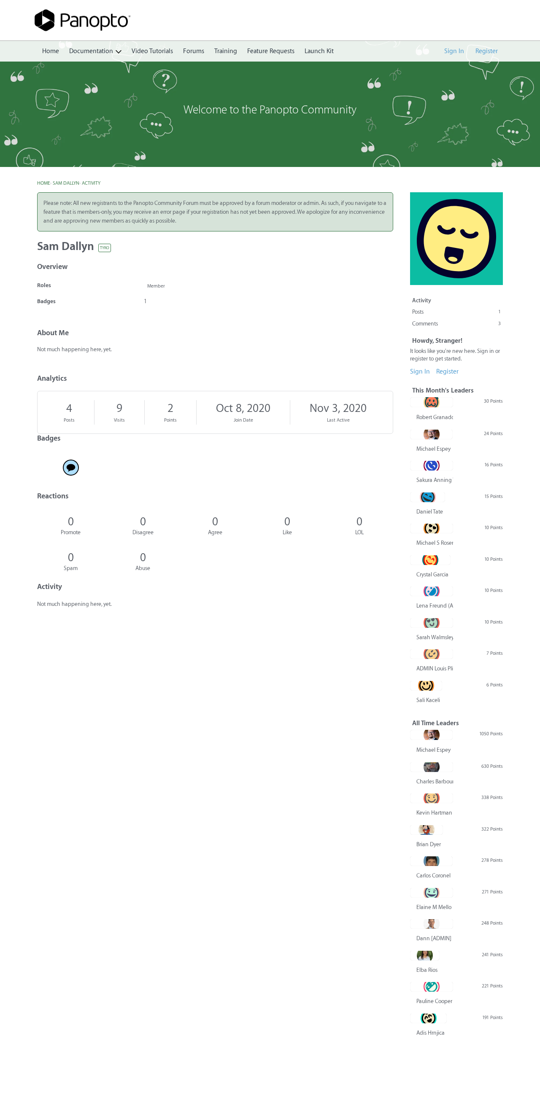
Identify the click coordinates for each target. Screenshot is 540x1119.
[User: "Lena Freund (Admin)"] (431, 591)
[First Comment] (70, 467)
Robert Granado (434, 417)
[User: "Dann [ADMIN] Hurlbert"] (431, 924)
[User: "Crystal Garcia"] (430, 560)
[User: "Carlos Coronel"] (431, 861)
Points (170, 420)
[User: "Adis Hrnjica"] (428, 1018)
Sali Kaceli (428, 700)
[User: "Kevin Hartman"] (431, 798)
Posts (69, 420)
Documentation (91, 51)
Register (486, 51)
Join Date (243, 420)
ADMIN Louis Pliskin (434, 668)
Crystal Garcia (432, 574)
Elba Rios (426, 970)
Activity (421, 300)
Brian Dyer (428, 844)
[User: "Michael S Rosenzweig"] (431, 528)
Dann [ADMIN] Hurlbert (434, 938)
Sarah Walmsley (434, 637)
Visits (119, 420)
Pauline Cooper (434, 1001)
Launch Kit (319, 51)
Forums (193, 51)
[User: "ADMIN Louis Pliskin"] (431, 654)
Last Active (338, 420)
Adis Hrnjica (430, 1033)
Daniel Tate (429, 511)
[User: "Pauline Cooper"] (431, 987)
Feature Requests (270, 51)
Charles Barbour (434, 781)
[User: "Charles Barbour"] (431, 767)
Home (50, 51)
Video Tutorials (152, 51)
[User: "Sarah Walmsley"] (431, 623)
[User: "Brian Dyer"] (426, 830)
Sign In (454, 51)
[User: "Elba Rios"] (425, 955)
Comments (456, 323)
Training (225, 51)
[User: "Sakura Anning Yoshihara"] (431, 465)
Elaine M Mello (433, 907)
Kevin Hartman (434, 813)
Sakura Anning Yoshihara (434, 480)
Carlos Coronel (433, 875)
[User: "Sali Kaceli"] (426, 686)
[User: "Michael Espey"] (431, 434)
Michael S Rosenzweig (434, 543)
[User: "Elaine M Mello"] (431, 893)
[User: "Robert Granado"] (431, 402)
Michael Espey (433, 449)
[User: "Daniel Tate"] (427, 497)
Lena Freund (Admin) (434, 606)
